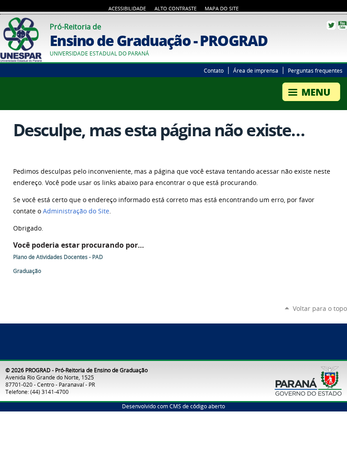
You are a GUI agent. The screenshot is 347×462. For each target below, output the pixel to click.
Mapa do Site (222, 8)
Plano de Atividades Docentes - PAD (58, 257)
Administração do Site (76, 211)
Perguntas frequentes (315, 70)
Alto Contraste (176, 8)
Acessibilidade (127, 8)
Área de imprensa (255, 70)
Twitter (331, 25)
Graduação (27, 271)
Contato (214, 70)
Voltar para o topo (320, 308)
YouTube (342, 25)
